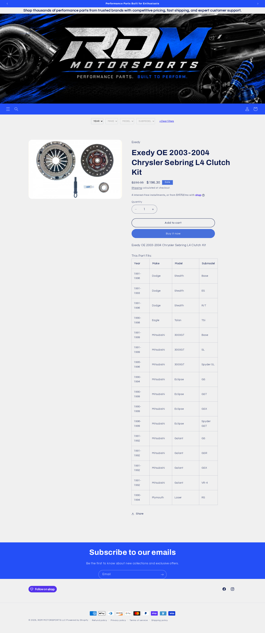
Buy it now (173, 233)
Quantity (137, 202)
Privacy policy (118, 620)
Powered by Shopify (77, 620)
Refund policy (99, 620)
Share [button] (139, 513)
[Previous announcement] (7, 3)
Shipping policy (159, 620)
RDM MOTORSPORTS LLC (52, 620)
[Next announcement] (258, 3)
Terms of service (139, 620)
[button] (8, 109)
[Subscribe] (162, 574)
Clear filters (166, 121)
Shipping (137, 188)
